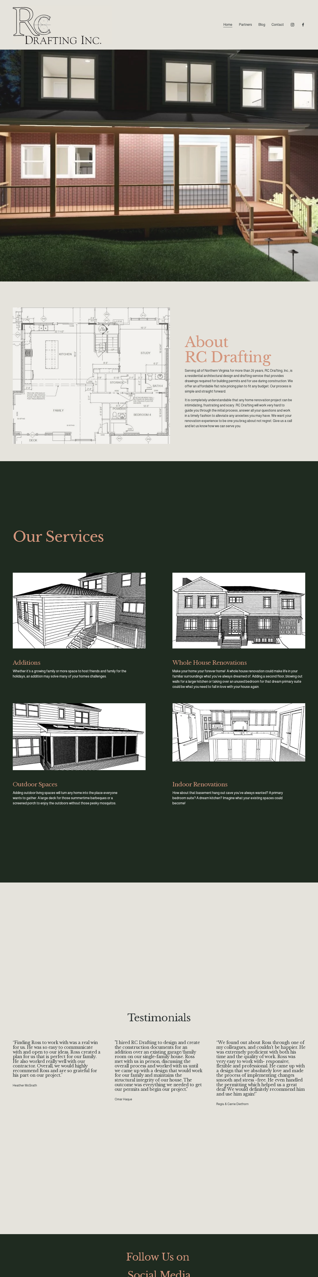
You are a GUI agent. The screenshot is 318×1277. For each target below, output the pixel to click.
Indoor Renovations (200, 784)
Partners (245, 24)
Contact (277, 24)
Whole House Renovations (209, 662)
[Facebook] (303, 25)
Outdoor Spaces (35, 784)
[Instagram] (292, 25)
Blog (261, 24)
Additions (26, 662)
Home (227, 24)
